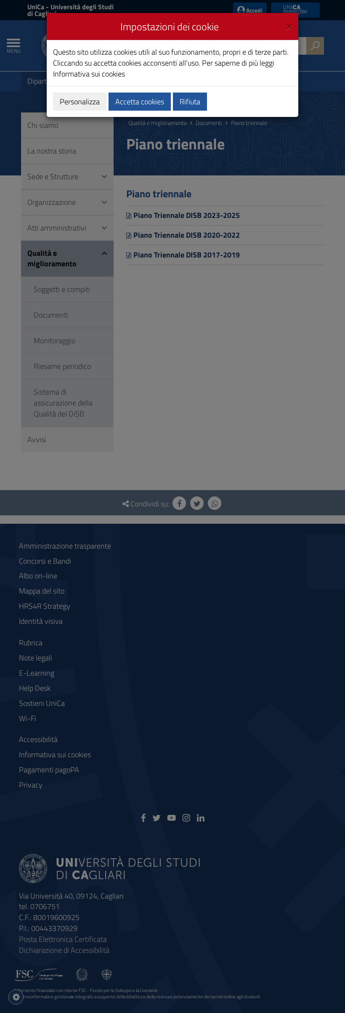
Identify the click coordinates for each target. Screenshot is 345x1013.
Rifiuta (190, 101)
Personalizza (80, 101)
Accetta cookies (139, 101)
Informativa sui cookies (89, 74)
